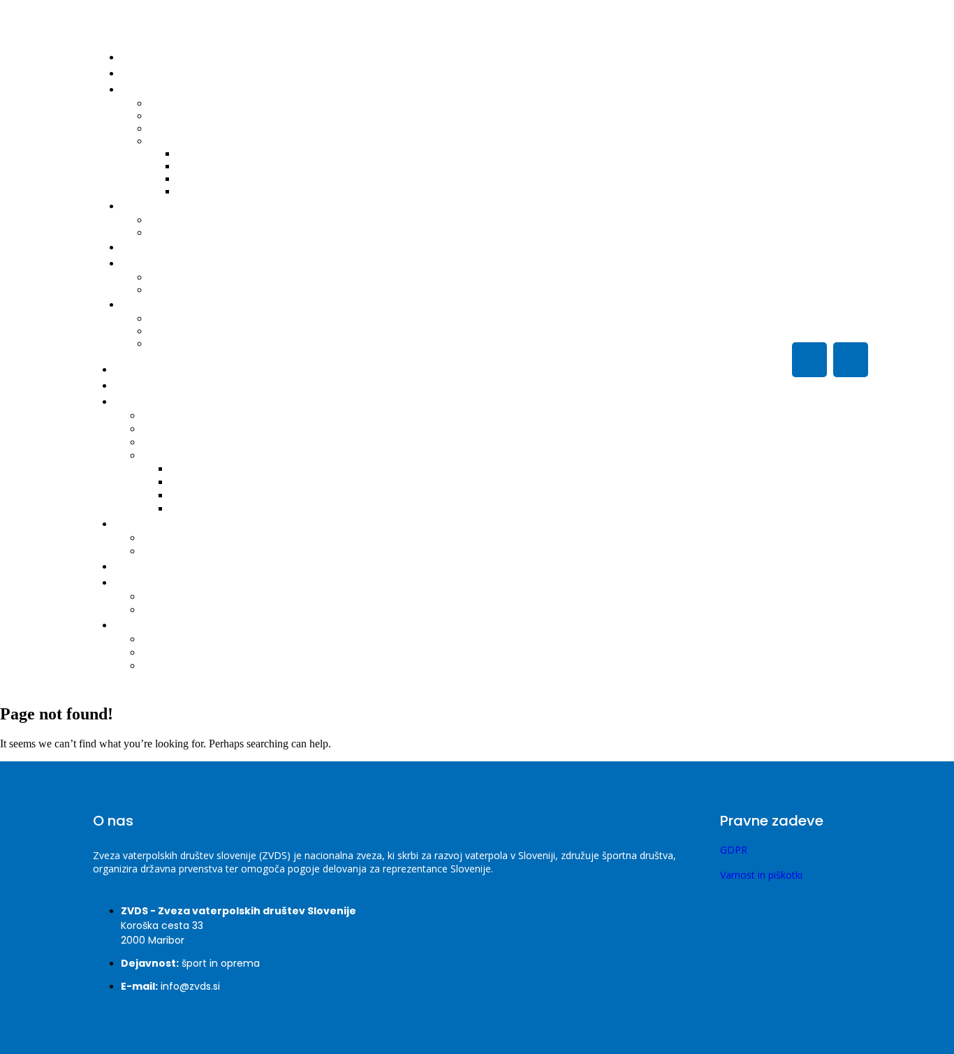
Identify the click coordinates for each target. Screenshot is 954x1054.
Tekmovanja (152, 401)
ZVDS (139, 263)
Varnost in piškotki (761, 874)
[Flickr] (850, 359)
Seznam (166, 538)
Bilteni (174, 141)
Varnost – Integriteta (192, 597)
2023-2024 (200, 496)
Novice (143, 73)
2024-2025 (200, 482)
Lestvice (165, 416)
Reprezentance (161, 624)
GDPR (733, 849)
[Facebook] (727, 359)
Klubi (137, 247)
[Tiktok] (809, 359)
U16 (169, 343)
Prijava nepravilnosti (204, 289)
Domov (144, 57)
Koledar (165, 429)
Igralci (141, 205)
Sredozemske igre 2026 (211, 318)
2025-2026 (200, 469)
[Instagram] (768, 359)
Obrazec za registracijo (209, 232)
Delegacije (171, 442)
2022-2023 (211, 191)
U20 (157, 653)
